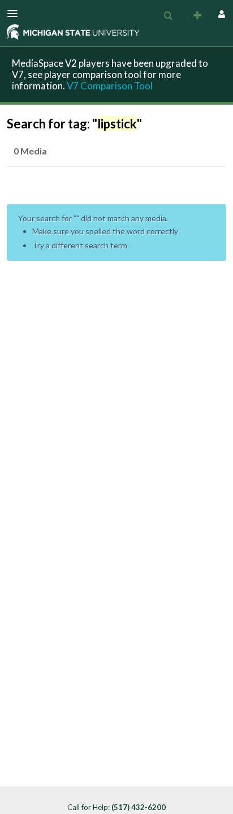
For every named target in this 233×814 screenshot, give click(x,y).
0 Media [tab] (30, 150)
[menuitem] (168, 16)
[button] (16, 13)
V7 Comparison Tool (110, 86)
